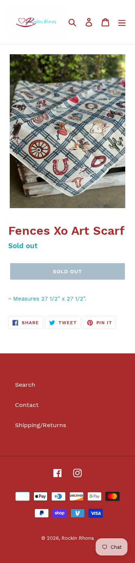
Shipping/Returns (40, 425)
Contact (27, 404)
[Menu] (122, 22)
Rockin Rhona (78, 538)
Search (25, 384)
